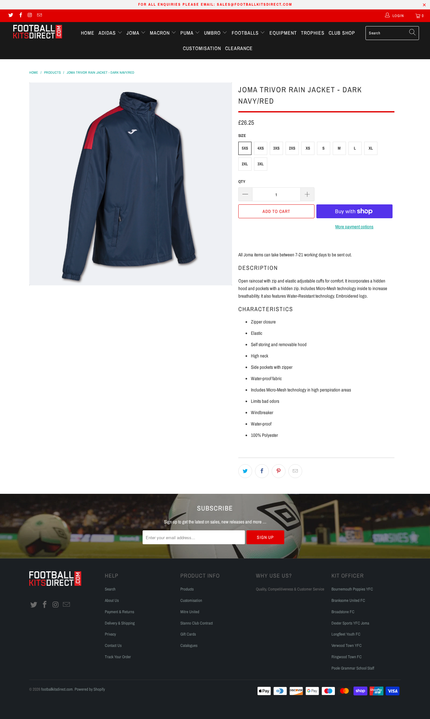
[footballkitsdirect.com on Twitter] (10, 15)
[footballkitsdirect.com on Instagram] (29, 15)
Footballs (246, 32)
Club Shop (342, 32)
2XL (245, 164)
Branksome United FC (348, 600)
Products (187, 589)
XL (371, 148)
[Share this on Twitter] (245, 471)
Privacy (110, 634)
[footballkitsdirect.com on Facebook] (20, 15)
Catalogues (188, 645)
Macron (160, 32)
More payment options (354, 226)
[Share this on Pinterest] (279, 471)
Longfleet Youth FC (345, 634)
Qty (241, 181)
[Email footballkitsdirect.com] (39, 15)
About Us (112, 600)
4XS (260, 148)
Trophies (313, 32)
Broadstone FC (342, 611)
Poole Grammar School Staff (352, 668)
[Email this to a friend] (295, 471)
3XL (260, 164)
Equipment (283, 32)
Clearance (239, 48)
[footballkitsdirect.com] (37, 32)
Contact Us (113, 645)
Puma (187, 32)
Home (87, 32)
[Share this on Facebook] (262, 471)
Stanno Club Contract (196, 623)
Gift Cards (188, 634)
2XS (292, 148)
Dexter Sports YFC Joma (350, 623)
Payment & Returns (119, 611)
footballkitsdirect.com (57, 689)
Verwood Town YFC (346, 645)
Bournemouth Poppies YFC (352, 589)
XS (308, 148)
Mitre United (189, 611)
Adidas (108, 32)
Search (110, 589)
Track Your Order (118, 656)
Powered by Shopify (90, 689)
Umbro (213, 32)
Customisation (202, 48)
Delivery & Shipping (120, 623)
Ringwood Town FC (346, 656)
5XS (245, 148)
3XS (276, 148)
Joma (134, 32)
